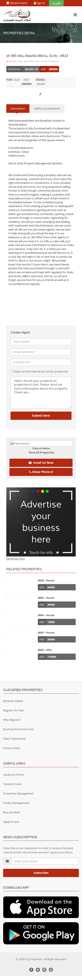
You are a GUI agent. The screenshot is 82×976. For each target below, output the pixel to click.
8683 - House (46, 632)
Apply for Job (11, 822)
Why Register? (12, 720)
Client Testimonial (14, 738)
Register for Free (13, 710)
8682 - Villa (45, 650)
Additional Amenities (47, 108)
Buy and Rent (11, 812)
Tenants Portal (12, 784)
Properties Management (18, 793)
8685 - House (46, 598)
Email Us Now (42, 463)
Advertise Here (15, 558)
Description (18, 108)
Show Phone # (42, 472)
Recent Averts (18, 3)
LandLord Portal (13, 774)
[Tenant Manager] (41, 907)
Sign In (41, 3)
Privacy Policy (11, 748)
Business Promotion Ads (18, 729)
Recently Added (13, 701)
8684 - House (46, 615)
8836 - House (46, 580)
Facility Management (16, 803)
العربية (56, 3)
